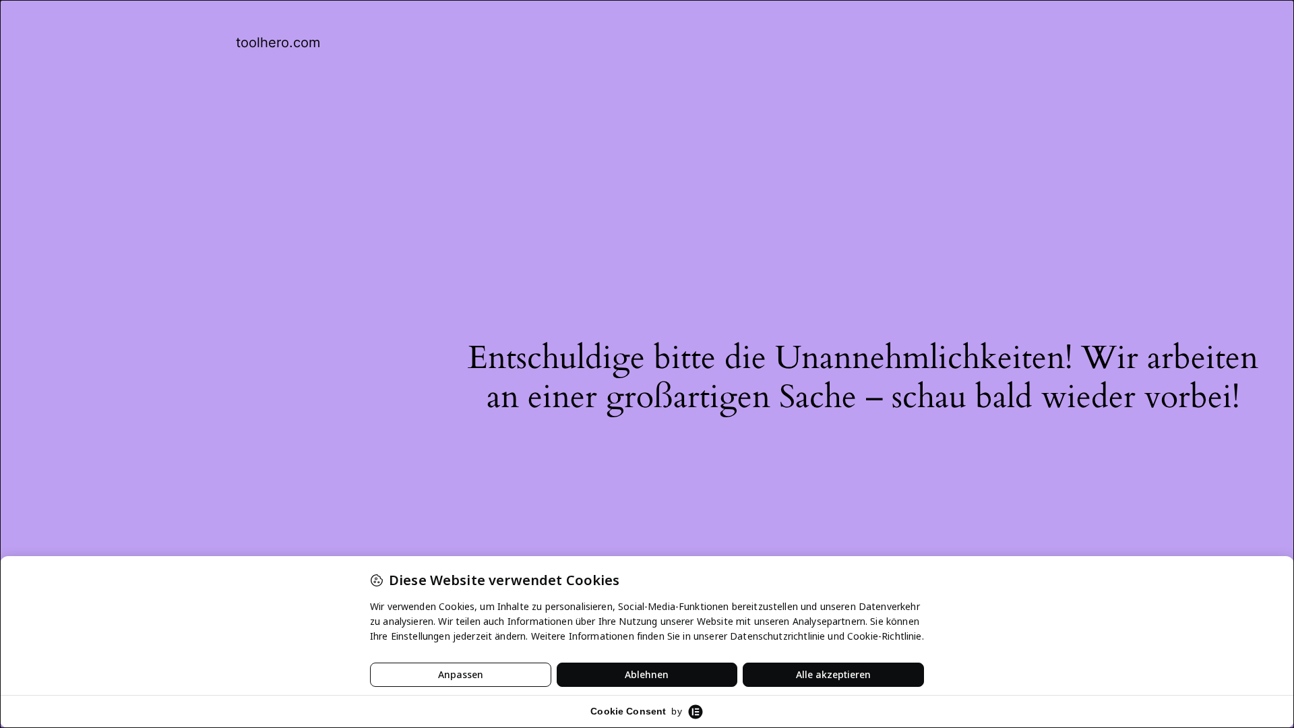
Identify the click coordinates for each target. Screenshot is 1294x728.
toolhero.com (278, 42)
